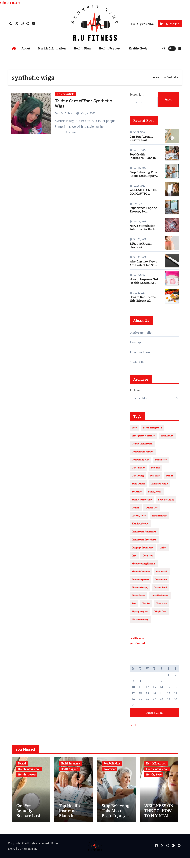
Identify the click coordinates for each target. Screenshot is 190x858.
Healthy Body (138, 48)
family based (154, 491)
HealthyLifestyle (140, 523)
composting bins (140, 459)
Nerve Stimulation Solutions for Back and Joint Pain (142, 229)
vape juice (161, 603)
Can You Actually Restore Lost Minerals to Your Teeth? (141, 142)
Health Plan (83, 48)
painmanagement (140, 579)
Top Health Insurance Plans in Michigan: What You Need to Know (144, 159)
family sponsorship (142, 499)
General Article (65, 94)
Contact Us (137, 362)
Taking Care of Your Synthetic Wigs (83, 103)
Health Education (156, 763)
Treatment (110, 769)
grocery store (139, 515)
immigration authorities (144, 531)
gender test (151, 507)
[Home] (14, 48)
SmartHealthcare (159, 595)
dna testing (138, 475)
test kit (146, 603)
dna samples (138, 467)
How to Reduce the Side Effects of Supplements (143, 300)
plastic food (160, 587)
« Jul (133, 725)
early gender (138, 483)
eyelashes (137, 491)
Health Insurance (70, 763)
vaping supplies (140, 611)
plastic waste (138, 595)
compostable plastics (142, 451)
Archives (135, 390)
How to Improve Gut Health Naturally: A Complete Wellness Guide (144, 284)
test (134, 603)
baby (134, 427)
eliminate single (159, 483)
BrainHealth (167, 435)
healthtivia (137, 638)
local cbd (148, 555)
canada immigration (142, 443)
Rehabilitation (112, 763)
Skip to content (10, 3)
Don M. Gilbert (64, 113)
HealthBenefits (159, 515)
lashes (163, 547)
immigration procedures (144, 539)
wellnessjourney (140, 619)
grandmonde (138, 643)
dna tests (155, 475)
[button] (179, 48)
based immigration (152, 427)
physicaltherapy (140, 587)
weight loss (160, 611)
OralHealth (161, 571)
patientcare (161, 579)
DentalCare (161, 459)
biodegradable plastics (143, 435)
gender (135, 507)
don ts (169, 475)
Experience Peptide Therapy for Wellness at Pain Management (143, 213)
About (26, 48)
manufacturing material (143, 563)
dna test (155, 467)
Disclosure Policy (141, 332)
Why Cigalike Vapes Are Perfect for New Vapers (143, 264)
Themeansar (28, 848)
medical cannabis (141, 571)
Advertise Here (140, 352)
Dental (22, 763)
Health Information (52, 48)
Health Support (110, 48)
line (134, 555)
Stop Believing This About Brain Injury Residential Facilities (143, 177)
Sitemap (135, 342)
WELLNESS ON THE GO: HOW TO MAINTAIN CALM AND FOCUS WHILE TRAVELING (158, 818)
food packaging (166, 499)
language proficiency (142, 547)
